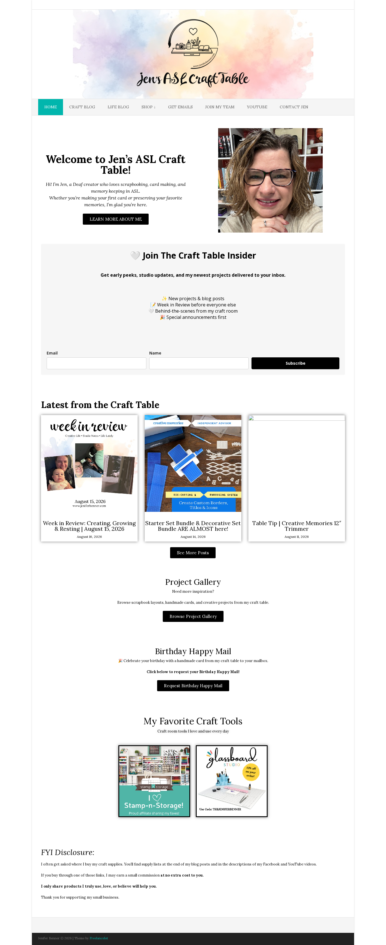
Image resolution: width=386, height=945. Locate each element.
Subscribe (295, 363)
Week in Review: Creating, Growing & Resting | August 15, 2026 (89, 525)
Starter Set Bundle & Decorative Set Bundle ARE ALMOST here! (193, 525)
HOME (50, 106)
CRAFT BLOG (82, 106)
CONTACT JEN (294, 106)
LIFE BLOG (118, 106)
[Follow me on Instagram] (331, 5)
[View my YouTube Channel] (323, 5)
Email (52, 353)
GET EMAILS (180, 106)
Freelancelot (99, 938)
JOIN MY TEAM (220, 106)
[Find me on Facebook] (315, 5)
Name (155, 353)
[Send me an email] (307, 5)
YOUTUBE (257, 106)
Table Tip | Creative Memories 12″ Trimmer (296, 525)
